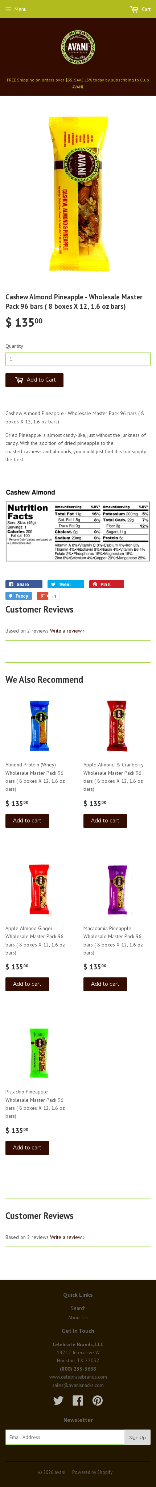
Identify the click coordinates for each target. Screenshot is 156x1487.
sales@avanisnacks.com (78, 1385)
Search (78, 1308)
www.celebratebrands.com (78, 1377)
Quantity (14, 346)
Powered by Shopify (92, 1472)
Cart (145, 9)
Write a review (66, 630)
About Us (78, 1317)
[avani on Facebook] (78, 1403)
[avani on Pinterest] (97, 1403)
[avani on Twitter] (58, 1403)
